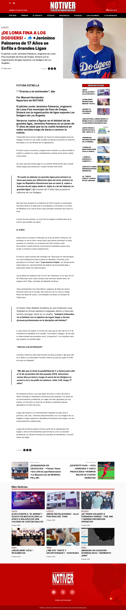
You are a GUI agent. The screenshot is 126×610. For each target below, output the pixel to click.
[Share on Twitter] (49, 68)
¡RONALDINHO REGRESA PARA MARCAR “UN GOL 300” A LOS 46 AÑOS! (88, 104)
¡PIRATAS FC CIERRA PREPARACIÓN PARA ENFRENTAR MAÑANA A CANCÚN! (89, 171)
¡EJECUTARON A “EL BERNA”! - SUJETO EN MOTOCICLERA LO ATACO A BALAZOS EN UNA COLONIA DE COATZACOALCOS (27, 518)
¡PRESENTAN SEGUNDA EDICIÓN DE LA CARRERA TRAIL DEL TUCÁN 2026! (88, 142)
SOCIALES (78, 15)
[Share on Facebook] (52, 68)
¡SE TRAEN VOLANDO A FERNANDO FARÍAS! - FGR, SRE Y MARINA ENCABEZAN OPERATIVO (97, 518)
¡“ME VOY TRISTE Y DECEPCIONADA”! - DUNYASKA (62, 551)
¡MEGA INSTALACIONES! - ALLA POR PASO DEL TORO (62, 515)
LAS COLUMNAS (93, 15)
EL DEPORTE (37, 15)
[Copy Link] (55, 68)
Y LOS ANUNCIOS (110, 15)
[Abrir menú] (10, 3)
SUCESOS (51, 15)
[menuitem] (63, 600)
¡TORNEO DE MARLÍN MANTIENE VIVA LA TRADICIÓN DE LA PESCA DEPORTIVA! (89, 151)
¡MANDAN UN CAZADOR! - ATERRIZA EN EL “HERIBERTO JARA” (96, 553)
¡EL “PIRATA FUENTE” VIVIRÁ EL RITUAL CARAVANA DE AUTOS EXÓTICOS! (89, 180)
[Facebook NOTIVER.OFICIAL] (53, 592)
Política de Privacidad (63, 600)
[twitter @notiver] (63, 592)
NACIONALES (64, 15)
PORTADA (12, 15)
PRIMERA (24, 15)
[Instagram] (72, 592)
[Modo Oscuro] (14, 3)
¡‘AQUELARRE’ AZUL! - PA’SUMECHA (23, 551)
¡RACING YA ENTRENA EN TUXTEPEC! (86, 111)
